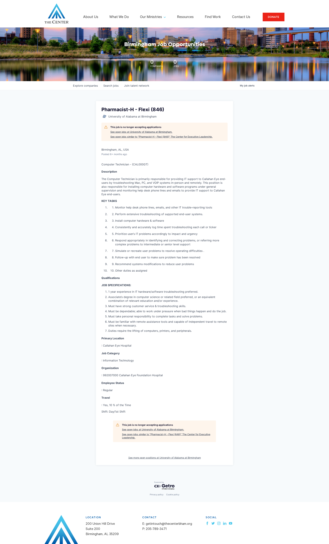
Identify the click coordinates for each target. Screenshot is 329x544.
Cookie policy (172, 494)
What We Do (119, 17)
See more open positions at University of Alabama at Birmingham (164, 457)
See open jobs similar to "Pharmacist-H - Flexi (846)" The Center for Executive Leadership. (161, 136)
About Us (90, 17)
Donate (273, 17)
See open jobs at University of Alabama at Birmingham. (141, 131)
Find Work (213, 17)
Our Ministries (151, 17)
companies (85, 85)
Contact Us (241, 17)
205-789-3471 (156, 529)
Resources (185, 17)
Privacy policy (156, 494)
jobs (111, 85)
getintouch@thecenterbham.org (169, 524)
